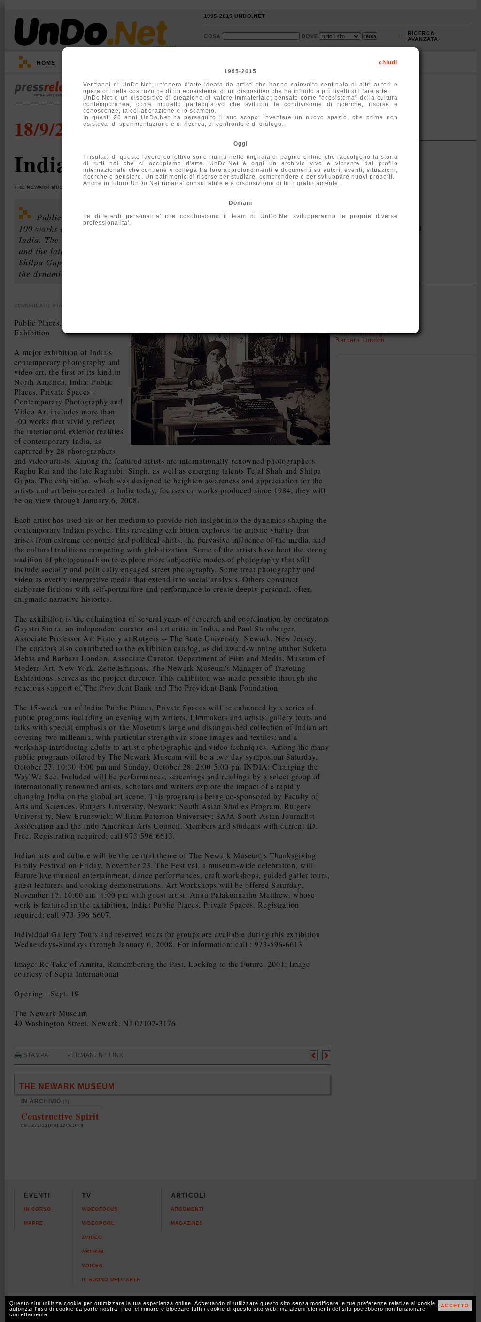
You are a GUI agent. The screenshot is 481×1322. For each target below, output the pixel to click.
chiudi (388, 62)
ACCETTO (455, 1305)
